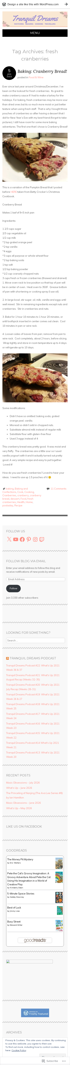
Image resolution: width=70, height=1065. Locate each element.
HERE (14, 191)
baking (10, 488)
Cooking (29, 491)
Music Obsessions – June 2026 (23, 802)
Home (29, 502)
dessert (14, 498)
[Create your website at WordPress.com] (35, 4)
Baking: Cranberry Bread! (42, 71)
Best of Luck (14, 907)
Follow (13, 588)
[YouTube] (16, 539)
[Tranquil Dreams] (35, 27)
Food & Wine (36, 77)
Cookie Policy (19, 1050)
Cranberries (9, 495)
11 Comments (58, 488)
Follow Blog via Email (26, 561)
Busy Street (14, 921)
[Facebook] (22, 539)
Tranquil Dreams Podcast (33, 658)
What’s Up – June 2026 (19, 787)
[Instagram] (35, 539)
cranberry (23, 495)
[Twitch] (42, 539)
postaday (7, 505)
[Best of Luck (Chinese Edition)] (60, 914)
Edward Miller (16, 925)
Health (21, 502)
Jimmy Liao (15, 911)
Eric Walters (15, 863)
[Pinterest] (29, 539)
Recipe (18, 505)
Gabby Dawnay (17, 897)
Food (23, 498)
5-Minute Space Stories (20, 893)
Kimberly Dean (16, 887)
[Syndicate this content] (7, 658)
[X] (9, 539)
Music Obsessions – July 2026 (23, 782)
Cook (20, 491)
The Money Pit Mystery (20, 859)
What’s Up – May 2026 (19, 808)
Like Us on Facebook (24, 826)
